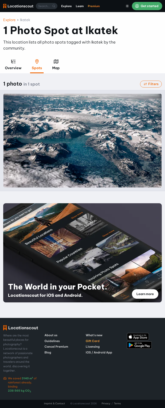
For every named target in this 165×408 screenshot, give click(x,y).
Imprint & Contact (54, 403)
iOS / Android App (99, 352)
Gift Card (92, 341)
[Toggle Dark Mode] (127, 6)
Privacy (106, 403)
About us (50, 335)
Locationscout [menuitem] (18, 6)
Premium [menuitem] (94, 6)
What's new (94, 335)
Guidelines (52, 341)
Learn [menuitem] (80, 6)
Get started (149, 6)
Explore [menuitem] (66, 6)
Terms (117, 403)
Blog (47, 352)
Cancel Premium (56, 347)
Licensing (93, 347)
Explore (9, 20)
